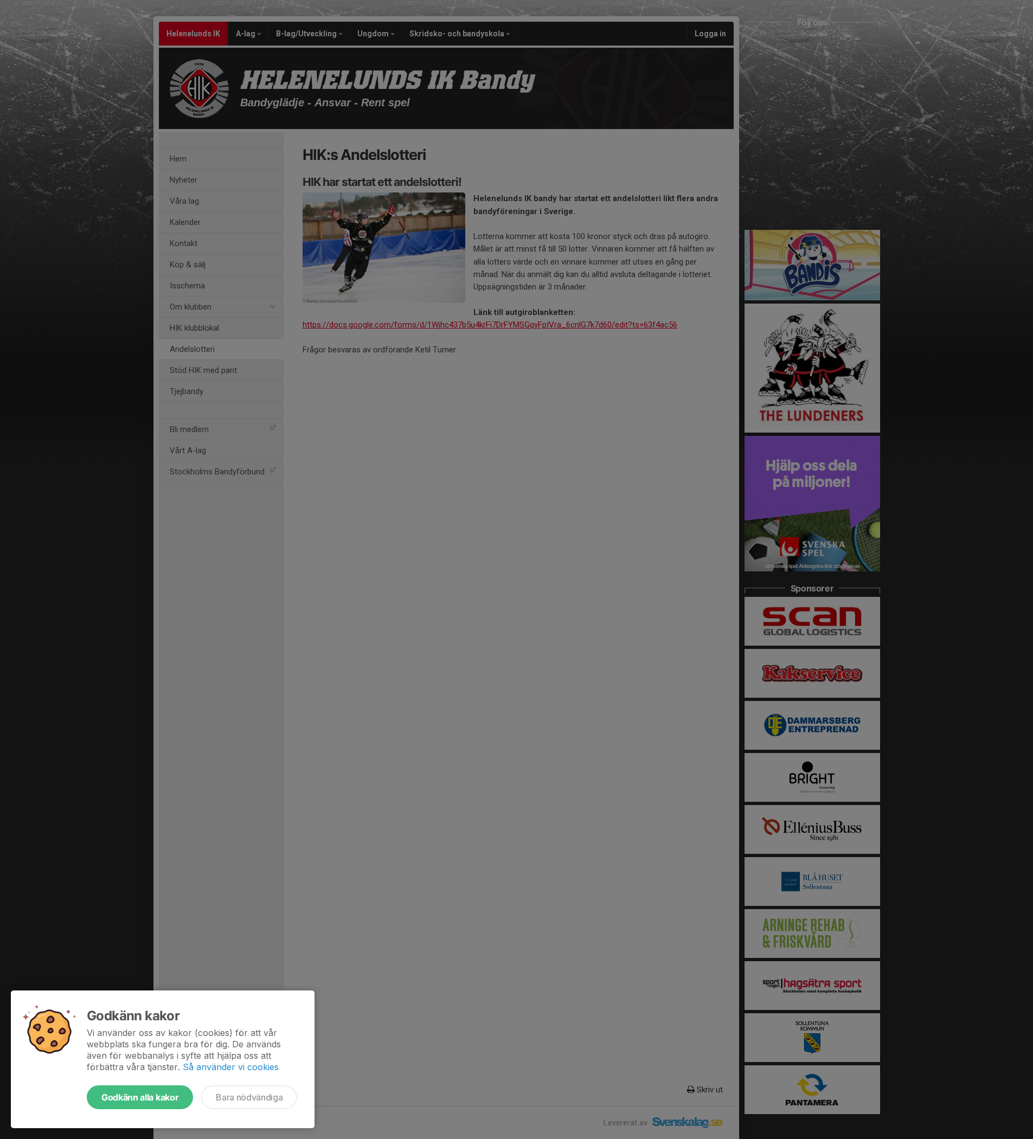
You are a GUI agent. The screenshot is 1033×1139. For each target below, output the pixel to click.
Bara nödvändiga (249, 1097)
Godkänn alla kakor (139, 1097)
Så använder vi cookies (231, 1066)
